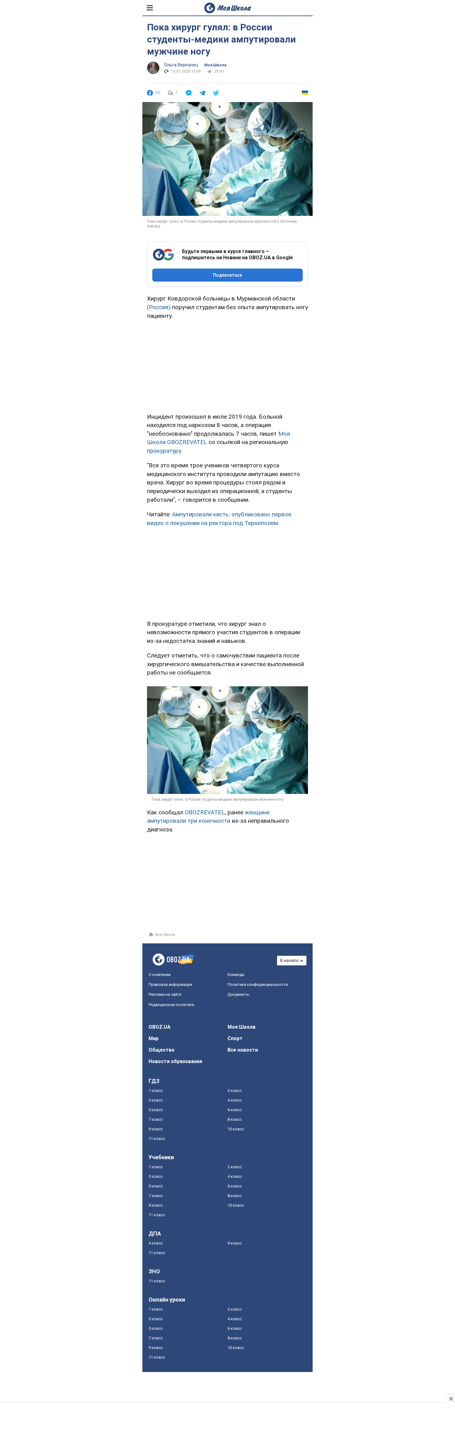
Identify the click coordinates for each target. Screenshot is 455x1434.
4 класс (235, 1100)
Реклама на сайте (165, 994)
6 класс (235, 1109)
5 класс (156, 1109)
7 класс (156, 1119)
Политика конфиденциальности (258, 984)
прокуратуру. (164, 450)
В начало (289, 960)
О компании (160, 974)
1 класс (156, 1090)
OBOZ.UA (160, 1027)
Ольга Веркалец (181, 65)
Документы (238, 994)
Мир (153, 1038)
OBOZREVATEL (205, 812)
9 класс (156, 1129)
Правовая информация (170, 984)
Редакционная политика (171, 1004)
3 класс (156, 1100)
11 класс (157, 1138)
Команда (236, 974)
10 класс (236, 1129)
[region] (227, 365)
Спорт (235, 1038)
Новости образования (175, 1061)
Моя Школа (215, 65)
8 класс (235, 1119)
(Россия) (159, 307)
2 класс (235, 1090)
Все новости (243, 1050)
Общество (162, 1050)
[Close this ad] (450, 1398)
